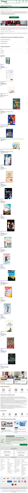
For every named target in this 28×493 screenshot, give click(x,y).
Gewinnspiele (16, 414)
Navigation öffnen (1, 3)
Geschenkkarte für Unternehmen (23, 469)
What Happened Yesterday (4, 348)
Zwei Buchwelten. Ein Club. (7, 426)
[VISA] (4, 479)
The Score (2, 264)
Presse (1, 463)
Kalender (16, 390)
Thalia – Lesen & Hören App (24, 463)
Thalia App (22, 461)
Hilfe (8, 461)
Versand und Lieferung (17, 463)
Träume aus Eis (2, 247)
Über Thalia (2, 459)
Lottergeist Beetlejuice (3, 137)
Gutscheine (2, 52)
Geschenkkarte (23, 467)
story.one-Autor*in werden (23, 466)
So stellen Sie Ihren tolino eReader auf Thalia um (14, 7)
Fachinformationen (3, 464)
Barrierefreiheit (3, 468)
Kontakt (8, 462)
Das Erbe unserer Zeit (3, 331)
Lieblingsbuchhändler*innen (24, 464)
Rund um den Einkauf (17, 459)
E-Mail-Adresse (8, 443)
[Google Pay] (18, 479)
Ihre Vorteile (23, 459)
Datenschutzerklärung (17, 470)
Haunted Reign (2, 64)
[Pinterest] (25, 482)
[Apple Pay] (23, 479)
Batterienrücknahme (10, 463)
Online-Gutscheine (16, 464)
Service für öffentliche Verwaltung (10, 471)
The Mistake (2, 314)
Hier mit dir (2, 214)
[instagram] (22, 482)
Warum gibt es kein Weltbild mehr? (5, 39)
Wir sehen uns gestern (3, 182)
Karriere (2, 462)
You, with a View (3, 297)
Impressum (2, 469)
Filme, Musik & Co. (3, 390)
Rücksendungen (9, 464)
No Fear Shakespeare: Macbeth (4, 280)
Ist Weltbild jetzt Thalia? (4, 43)
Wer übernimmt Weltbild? (4, 41)
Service (8, 459)
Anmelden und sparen (24, 444)
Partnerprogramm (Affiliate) (23, 471)
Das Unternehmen (3, 461)
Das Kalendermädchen (3, 81)
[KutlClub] (15, 482)
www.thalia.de (2, 397)
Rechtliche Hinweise (8, 441)
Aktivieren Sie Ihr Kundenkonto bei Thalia (20, 377)
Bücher (10, 390)
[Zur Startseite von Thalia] (4, 1)
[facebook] (19, 482)
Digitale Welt (23, 472)
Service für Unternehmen (9, 469)
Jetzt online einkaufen (14, 17)
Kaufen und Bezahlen (17, 462)
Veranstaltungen (23, 473)
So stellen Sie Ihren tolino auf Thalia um (7, 377)
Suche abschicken (6, 3)
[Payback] (9, 482)
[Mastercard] (8, 479)
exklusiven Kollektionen (18, 401)
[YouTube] (15, 485)
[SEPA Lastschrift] (13, 479)
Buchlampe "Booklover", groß (4, 93)
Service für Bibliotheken (9, 467)
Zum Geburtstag (22, 414)
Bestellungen (2, 50)
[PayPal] (4, 482)
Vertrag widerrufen (14, 457)
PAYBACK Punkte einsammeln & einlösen (20, 426)
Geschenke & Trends (22, 390)
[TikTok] (12, 485)
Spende (10, 414)
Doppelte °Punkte (3, 414)
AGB (1, 470)
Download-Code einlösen (16, 466)
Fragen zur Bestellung (17, 461)
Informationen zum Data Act (16, 472)
